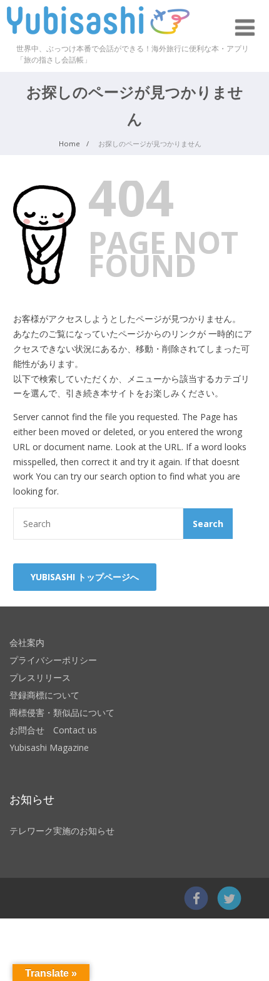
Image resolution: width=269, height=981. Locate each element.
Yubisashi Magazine (49, 747)
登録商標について (44, 695)
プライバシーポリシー (53, 660)
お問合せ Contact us (53, 730)
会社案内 (26, 642)
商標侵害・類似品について (61, 712)
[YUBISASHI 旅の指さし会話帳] (98, 37)
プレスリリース (40, 677)
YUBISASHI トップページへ (85, 577)
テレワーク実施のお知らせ (61, 831)
